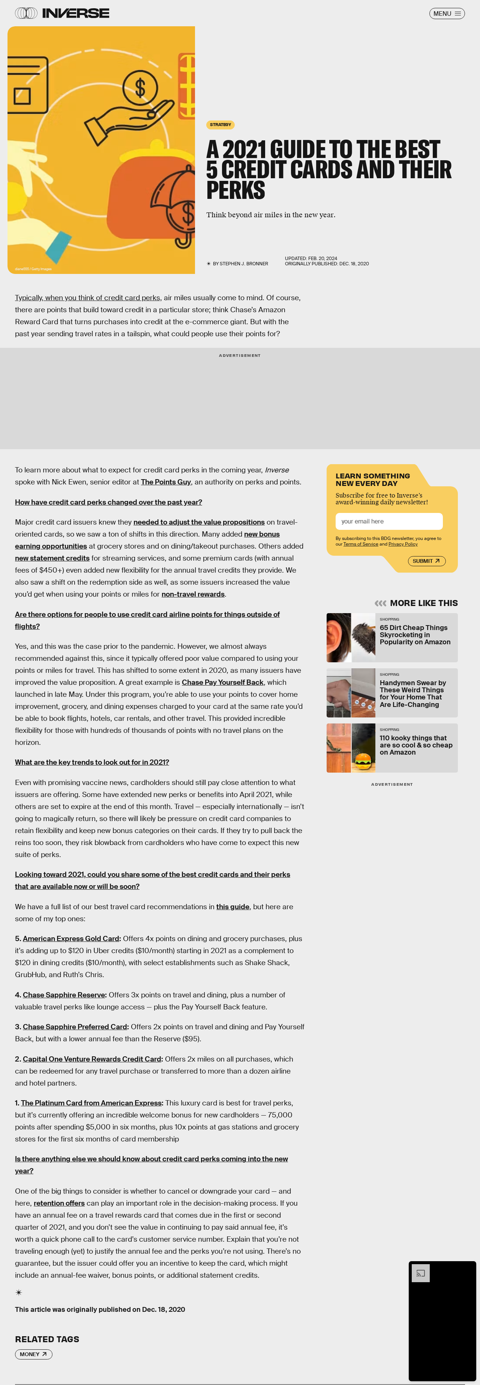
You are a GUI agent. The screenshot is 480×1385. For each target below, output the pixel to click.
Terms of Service (361, 544)
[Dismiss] (468, 1267)
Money (29, 1354)
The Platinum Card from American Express (91, 1103)
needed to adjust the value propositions (199, 522)
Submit (423, 561)
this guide (232, 906)
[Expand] (417, 1267)
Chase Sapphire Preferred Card (75, 1027)
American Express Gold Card (71, 938)
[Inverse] (76, 13)
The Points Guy (166, 482)
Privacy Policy (403, 544)
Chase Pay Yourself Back (223, 682)
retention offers (59, 1203)
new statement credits (52, 558)
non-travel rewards (193, 594)
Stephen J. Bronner (244, 264)
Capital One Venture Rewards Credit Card (92, 1059)
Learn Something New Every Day (373, 479)
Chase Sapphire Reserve (64, 995)
